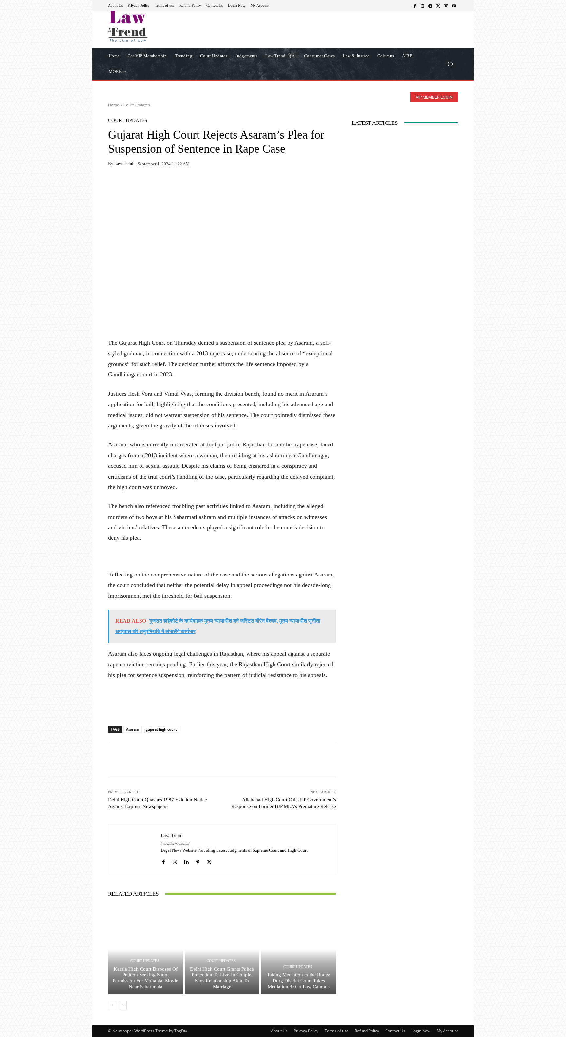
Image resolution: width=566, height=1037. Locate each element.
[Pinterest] (174, 184)
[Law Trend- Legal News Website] (155, 26)
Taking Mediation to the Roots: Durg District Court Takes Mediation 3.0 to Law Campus (298, 980)
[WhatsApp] (129, 184)
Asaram (132, 729)
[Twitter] (438, 5)
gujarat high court (161, 729)
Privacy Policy (306, 1031)
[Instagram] (422, 5)
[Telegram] (430, 5)
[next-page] (123, 1005)
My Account (447, 1031)
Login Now (420, 1031)
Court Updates (136, 105)
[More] (190, 184)
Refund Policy (367, 1031)
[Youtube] (454, 5)
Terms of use (337, 1031)
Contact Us (395, 1031)
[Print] (159, 184)
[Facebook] (415, 5)
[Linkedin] (186, 860)
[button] (450, 63)
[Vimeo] (446, 5)
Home (113, 105)
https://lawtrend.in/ (175, 843)
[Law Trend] (134, 848)
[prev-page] (112, 1005)
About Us (279, 1031)
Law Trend (123, 163)
